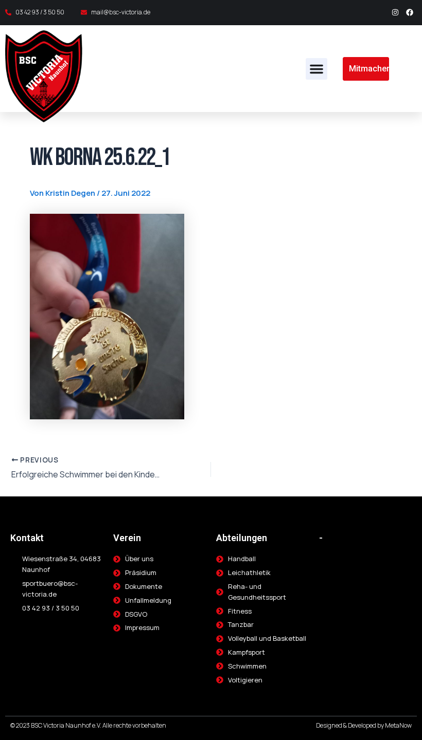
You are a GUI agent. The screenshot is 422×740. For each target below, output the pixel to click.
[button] (316, 69)
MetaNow (398, 725)
